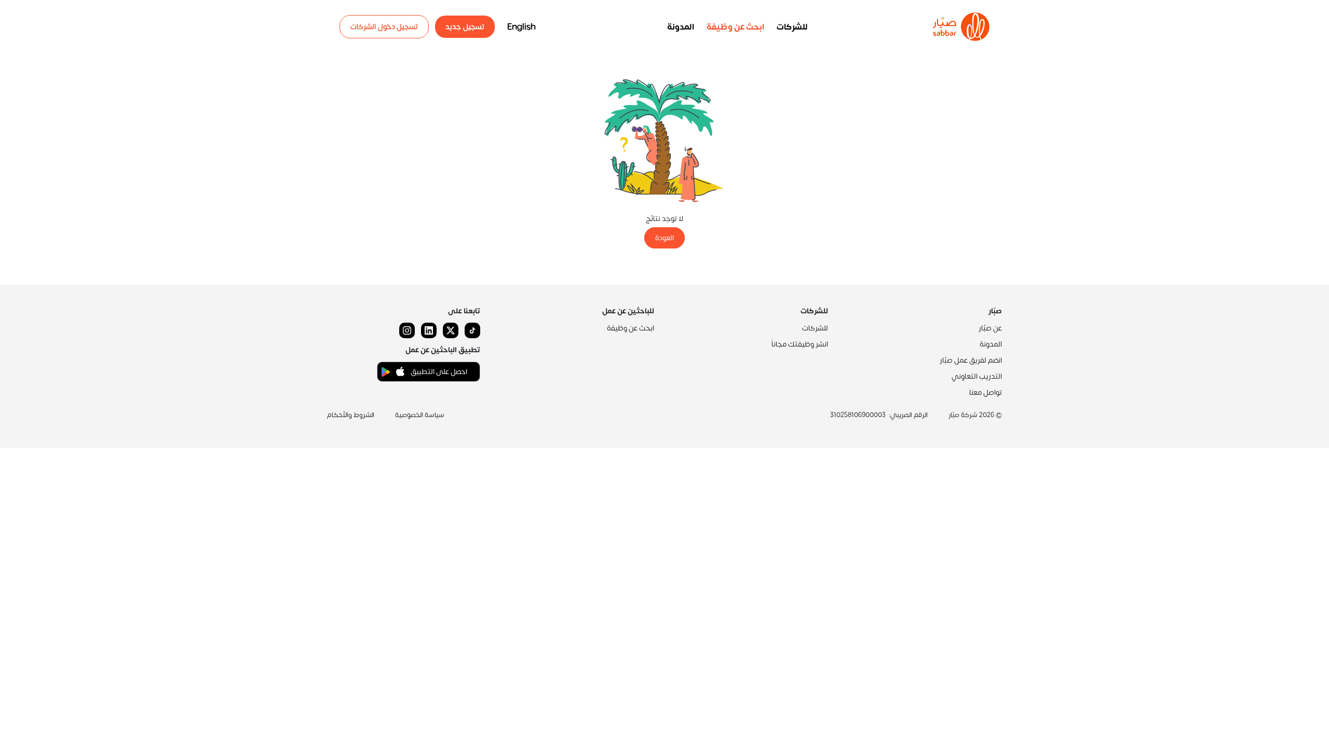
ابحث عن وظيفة (735, 27)
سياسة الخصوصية (419, 415)
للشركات (792, 27)
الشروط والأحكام (350, 415)
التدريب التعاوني (977, 376)
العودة (664, 238)
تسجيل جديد (464, 27)
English (521, 27)
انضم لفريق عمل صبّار (971, 360)
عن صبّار (990, 328)
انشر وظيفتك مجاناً (799, 344)
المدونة (680, 27)
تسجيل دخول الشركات (384, 27)
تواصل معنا (985, 392)
